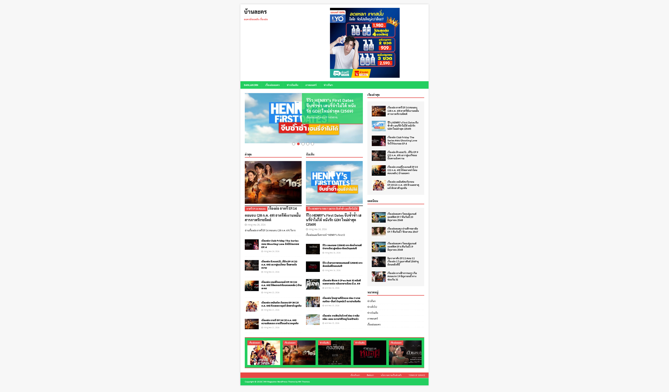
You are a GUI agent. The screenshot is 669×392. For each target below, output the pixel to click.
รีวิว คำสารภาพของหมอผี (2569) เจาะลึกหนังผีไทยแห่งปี (342, 259)
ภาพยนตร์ (311, 84)
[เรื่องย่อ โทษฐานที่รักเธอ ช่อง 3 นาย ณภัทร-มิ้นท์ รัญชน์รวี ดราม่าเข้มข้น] (313, 297)
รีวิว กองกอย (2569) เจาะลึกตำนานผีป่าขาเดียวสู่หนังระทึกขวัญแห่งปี (342, 242)
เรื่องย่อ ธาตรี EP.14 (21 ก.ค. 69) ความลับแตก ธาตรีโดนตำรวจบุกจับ (279, 316)
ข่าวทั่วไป (372, 306)
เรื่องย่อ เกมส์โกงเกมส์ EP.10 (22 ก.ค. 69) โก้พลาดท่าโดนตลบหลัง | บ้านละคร (281, 280)
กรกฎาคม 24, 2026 (271, 246)
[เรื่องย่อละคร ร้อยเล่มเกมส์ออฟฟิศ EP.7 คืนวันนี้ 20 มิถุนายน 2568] (379, 217)
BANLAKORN (251, 84)
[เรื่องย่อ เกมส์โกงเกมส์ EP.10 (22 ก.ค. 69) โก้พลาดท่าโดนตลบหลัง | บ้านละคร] (252, 281)
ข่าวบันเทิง (292, 84)
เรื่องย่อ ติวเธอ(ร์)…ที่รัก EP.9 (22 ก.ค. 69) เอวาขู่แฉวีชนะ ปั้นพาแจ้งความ (279, 260)
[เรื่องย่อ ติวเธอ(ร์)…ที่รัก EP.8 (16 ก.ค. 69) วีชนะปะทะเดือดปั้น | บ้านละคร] (405, 348)
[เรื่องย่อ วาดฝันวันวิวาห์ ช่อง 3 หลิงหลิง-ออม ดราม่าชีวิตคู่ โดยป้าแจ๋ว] (313, 314)
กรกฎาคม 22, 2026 (271, 267)
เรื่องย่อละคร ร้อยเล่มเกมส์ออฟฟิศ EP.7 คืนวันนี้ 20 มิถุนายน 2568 (401, 217)
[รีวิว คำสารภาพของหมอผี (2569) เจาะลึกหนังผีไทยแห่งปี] (313, 262)
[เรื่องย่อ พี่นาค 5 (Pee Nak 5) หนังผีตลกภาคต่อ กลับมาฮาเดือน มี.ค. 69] (313, 279)
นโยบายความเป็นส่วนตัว (391, 370)
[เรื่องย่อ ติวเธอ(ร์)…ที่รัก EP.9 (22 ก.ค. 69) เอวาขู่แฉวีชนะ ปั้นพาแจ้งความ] (252, 260)
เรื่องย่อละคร (272, 84)
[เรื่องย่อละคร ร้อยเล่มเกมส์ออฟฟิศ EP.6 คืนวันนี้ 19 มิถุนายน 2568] (379, 247)
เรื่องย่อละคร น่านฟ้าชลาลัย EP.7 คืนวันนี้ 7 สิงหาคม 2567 (402, 230)
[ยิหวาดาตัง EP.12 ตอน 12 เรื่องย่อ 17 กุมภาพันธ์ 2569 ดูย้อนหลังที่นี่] (379, 262)
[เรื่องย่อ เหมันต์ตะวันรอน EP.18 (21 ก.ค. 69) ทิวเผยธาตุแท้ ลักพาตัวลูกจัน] (252, 301)
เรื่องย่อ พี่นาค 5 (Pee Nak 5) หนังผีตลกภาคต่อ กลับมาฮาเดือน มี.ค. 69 (341, 277)
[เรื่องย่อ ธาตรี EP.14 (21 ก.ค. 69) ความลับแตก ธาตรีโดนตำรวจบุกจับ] (252, 319)
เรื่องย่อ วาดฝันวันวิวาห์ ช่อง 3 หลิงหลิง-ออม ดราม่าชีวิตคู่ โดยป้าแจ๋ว (340, 312)
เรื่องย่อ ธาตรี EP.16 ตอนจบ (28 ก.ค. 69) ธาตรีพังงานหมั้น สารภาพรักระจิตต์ (273, 209)
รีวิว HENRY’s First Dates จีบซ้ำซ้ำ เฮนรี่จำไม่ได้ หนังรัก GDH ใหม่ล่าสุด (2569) (331, 105)
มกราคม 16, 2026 (332, 282)
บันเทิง (310, 149)
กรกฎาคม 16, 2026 (333, 247)
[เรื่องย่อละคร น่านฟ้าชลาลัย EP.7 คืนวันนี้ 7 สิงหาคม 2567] (379, 232)
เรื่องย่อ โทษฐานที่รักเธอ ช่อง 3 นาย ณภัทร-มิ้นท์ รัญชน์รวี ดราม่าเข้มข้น (341, 294)
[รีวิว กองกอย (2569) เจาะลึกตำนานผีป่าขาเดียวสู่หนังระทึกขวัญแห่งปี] (313, 244)
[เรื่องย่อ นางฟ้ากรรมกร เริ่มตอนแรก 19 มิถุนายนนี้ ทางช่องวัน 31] (379, 276)
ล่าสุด (248, 149)
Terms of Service (417, 370)
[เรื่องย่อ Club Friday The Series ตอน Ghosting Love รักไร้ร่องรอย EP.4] (252, 239)
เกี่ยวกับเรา (355, 370)
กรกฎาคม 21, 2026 (271, 305)
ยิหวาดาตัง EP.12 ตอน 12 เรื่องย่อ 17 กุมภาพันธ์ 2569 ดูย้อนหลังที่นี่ (403, 261)
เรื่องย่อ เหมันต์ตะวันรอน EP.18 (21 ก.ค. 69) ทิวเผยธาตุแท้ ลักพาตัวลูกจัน (281, 299)
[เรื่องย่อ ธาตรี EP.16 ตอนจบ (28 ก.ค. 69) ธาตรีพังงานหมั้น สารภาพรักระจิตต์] (273, 177)
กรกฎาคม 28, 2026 (257, 219)
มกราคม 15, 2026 (332, 300)
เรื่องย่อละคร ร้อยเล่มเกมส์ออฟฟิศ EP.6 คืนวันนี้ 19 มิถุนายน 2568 (401, 246)
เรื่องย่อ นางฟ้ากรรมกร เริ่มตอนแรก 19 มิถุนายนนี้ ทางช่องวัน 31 (402, 276)
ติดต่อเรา (370, 370)
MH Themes (304, 376)
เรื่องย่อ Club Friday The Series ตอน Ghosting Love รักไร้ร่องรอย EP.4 (280, 239)
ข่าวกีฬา (328, 84)
